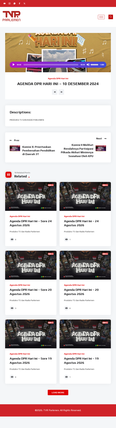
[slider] (95, 64)
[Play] (13, 64)
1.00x (102, 65)
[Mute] (88, 64)
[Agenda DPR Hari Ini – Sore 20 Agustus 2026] (30, 265)
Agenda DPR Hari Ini (58, 78)
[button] (110, 17)
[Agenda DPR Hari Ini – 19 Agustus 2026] (85, 333)
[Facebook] (19, 3)
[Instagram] (9, 3)
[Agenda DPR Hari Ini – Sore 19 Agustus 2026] (30, 333)
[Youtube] (4, 3)
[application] (58, 65)
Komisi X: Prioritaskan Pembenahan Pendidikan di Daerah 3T (38, 150)
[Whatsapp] (14, 3)
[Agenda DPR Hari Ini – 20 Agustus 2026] (85, 265)
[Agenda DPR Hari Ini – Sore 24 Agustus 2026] (30, 196)
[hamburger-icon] (101, 17)
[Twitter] (24, 3)
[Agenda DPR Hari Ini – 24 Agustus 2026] (85, 196)
